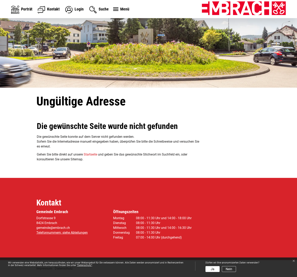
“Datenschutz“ (84, 265)
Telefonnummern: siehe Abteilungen (62, 232)
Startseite (90, 154)
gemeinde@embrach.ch (53, 228)
